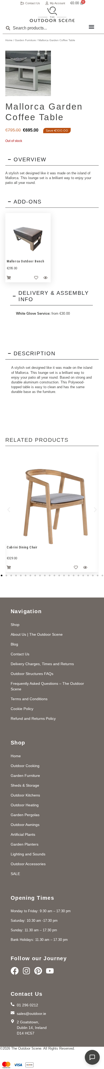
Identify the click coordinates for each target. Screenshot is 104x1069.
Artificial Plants (23, 834)
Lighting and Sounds (28, 854)
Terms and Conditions (29, 699)
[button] (91, 26)
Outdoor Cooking (25, 766)
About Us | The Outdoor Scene (37, 634)
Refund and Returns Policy (33, 718)
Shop (15, 624)
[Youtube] (50, 971)
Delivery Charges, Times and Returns (42, 664)
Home (9, 40)
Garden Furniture (25, 40)
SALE (15, 874)
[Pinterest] (38, 971)
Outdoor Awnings (25, 825)
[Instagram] (26, 971)
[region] (28, 235)
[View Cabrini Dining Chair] (52, 497)
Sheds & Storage (25, 785)
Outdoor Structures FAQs (32, 674)
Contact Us (32, 3)
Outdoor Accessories (28, 864)
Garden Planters (24, 844)
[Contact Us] (22, 3)
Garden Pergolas (25, 815)
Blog (14, 644)
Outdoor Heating (25, 805)
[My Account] (47, 3)
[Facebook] (15, 971)
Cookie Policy (22, 709)
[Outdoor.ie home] (52, 14)
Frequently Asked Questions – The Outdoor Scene (47, 686)
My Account (57, 3)
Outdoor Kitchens (25, 795)
